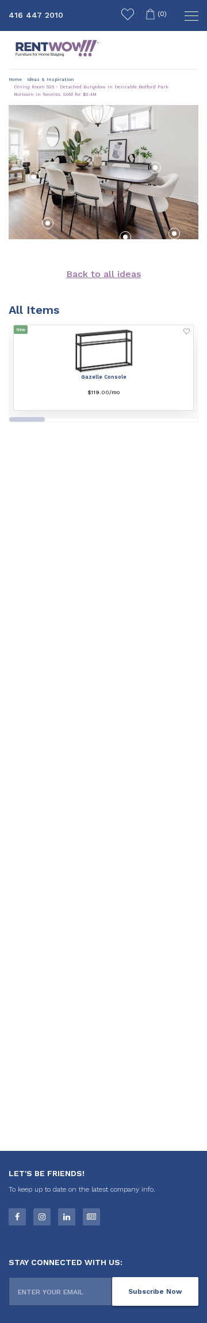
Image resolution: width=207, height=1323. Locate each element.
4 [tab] (140, 422)
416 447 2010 (36, 15)
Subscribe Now (155, 1291)
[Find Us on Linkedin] (66, 1216)
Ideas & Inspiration (50, 79)
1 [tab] (27, 419)
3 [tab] (102, 422)
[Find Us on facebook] (17, 1216)
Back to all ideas (103, 274)
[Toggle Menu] (189, 17)
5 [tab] (178, 422)
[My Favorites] (127, 16)
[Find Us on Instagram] (42, 1216)
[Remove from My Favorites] (186, 332)
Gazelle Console (103, 377)
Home (15, 79)
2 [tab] (64, 422)
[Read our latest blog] (91, 1216)
